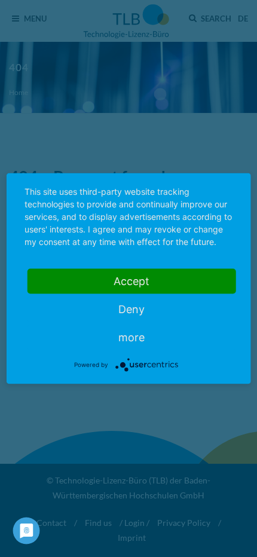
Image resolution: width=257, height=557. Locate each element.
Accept (131, 281)
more (131, 337)
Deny (131, 309)
